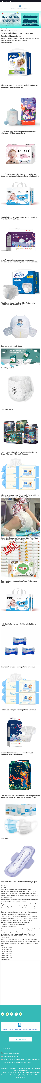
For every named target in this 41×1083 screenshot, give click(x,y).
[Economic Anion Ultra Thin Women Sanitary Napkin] (20, 860)
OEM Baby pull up (7, 409)
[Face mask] (20, 817)
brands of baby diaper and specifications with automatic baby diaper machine (17, 754)
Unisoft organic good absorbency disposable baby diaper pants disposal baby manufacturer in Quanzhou (20, 175)
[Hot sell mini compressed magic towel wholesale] (20, 689)
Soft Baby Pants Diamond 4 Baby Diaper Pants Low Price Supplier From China (19, 218)
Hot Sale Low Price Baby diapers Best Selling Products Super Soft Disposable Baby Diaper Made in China (20, 796)
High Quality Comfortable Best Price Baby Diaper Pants (18, 625)
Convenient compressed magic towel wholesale (18, 667)
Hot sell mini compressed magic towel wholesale (18, 710)
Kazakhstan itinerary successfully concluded (15, 922)
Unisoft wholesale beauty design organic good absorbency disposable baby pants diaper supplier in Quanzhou (19, 262)
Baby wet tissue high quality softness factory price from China (19, 582)
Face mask (4, 839)
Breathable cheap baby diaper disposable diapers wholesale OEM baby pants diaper (18, 132)
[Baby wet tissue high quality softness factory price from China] (20, 560)
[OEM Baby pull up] (20, 388)
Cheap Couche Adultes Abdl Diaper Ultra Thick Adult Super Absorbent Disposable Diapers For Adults (19, 539)
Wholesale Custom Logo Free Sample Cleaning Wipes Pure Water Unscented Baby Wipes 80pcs (20, 496)
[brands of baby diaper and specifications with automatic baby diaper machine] (20, 731)
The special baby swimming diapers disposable (16, 889)
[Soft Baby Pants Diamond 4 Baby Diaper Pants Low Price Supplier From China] (20, 196)
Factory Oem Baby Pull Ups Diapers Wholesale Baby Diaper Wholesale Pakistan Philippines (19, 453)
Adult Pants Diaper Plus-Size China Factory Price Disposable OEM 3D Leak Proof (18, 304)
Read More (4, 90)
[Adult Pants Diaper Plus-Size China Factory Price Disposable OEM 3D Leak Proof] (20, 282)
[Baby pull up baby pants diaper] (20, 325)
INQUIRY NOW (20, 1039)
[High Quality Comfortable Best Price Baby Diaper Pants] (20, 603)
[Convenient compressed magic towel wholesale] (20, 646)
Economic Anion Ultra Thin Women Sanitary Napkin (19, 881)
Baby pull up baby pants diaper (11, 346)
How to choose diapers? (8, 927)
